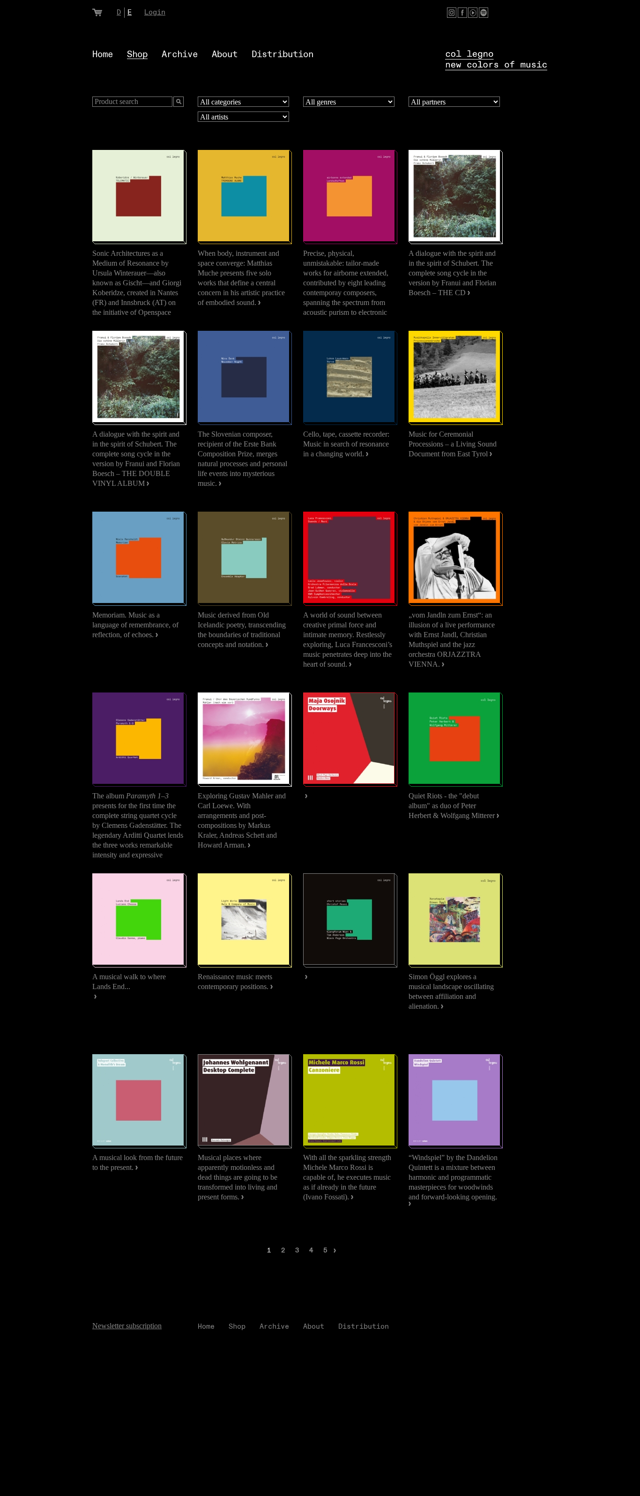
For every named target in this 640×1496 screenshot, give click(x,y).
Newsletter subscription (127, 1326)
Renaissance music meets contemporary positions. (235, 981)
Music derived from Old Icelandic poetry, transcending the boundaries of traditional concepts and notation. (242, 629)
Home (102, 54)
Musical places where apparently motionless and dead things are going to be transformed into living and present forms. (237, 1177)
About (225, 54)
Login (154, 12)
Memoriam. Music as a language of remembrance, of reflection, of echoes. (135, 625)
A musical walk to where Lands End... (129, 981)
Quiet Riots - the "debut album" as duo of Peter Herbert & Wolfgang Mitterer (453, 805)
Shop (137, 54)
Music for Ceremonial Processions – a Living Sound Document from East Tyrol (453, 444)
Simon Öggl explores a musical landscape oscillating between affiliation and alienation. (451, 991)
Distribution (282, 54)
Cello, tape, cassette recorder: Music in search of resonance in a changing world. (346, 444)
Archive (180, 54)
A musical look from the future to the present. (137, 1162)
